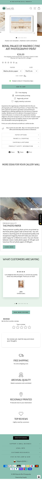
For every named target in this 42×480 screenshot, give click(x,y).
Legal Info (20, 448)
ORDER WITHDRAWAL (21, 438)
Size (31, 67)
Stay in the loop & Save (20, 457)
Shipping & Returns (21, 142)
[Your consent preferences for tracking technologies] (38, 476)
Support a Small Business (20, 444)
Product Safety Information (21, 146)
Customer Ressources (20, 452)
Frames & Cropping (21, 138)
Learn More (9, 247)
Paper (12, 67)
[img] (8, 62)
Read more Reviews (21, 312)
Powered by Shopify (21, 477)
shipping (9, 56)
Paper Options (21, 135)
